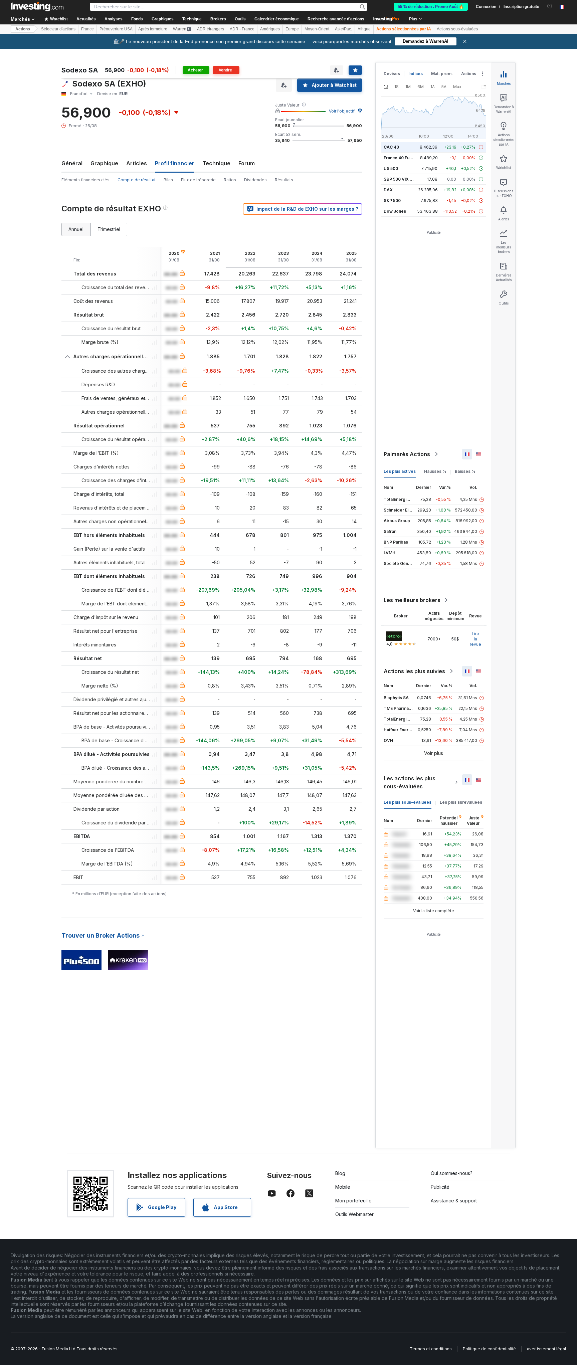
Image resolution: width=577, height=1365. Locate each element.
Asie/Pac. (343, 29)
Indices (415, 73)
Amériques (270, 29)
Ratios (230, 179)
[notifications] (550, 6)
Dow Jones (395, 211)
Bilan (168, 179)
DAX (388, 189)
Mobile (342, 1187)
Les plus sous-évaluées (407, 802)
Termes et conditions (431, 1348)
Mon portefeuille (353, 1200)
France (87, 29)
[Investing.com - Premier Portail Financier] (37, 6)
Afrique (364, 29)
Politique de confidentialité (489, 1348)
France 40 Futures (402, 157)
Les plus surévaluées (461, 802)
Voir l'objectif (342, 111)
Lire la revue (475, 639)
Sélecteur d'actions (58, 29)
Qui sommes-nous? (451, 1173)
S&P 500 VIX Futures (404, 179)
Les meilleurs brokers (412, 600)
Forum (246, 163)
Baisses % (465, 471)
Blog (340, 1173)
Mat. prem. (442, 73)
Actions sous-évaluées (457, 29)
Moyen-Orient (317, 29)
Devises (392, 73)
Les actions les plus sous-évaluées (409, 782)
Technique (216, 163)
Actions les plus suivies (414, 671)
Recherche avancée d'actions (336, 19)
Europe (292, 29)
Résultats (284, 179)
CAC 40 (391, 147)
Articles (136, 163)
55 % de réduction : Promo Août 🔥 (431, 6)
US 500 (391, 168)
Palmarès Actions (407, 454)
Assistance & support (454, 1200)
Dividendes (255, 179)
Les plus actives (400, 471)
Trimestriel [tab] (109, 229)
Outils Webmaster (354, 1214)
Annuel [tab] (75, 229)
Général (71, 163)
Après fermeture (152, 29)
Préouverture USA (116, 29)
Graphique (104, 163)
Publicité (440, 1187)
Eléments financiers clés (85, 179)
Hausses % (435, 471)
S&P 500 (392, 200)
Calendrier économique (276, 19)
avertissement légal (546, 1348)
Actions (22, 29)
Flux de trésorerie (198, 179)
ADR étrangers (210, 29)
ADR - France (242, 29)
